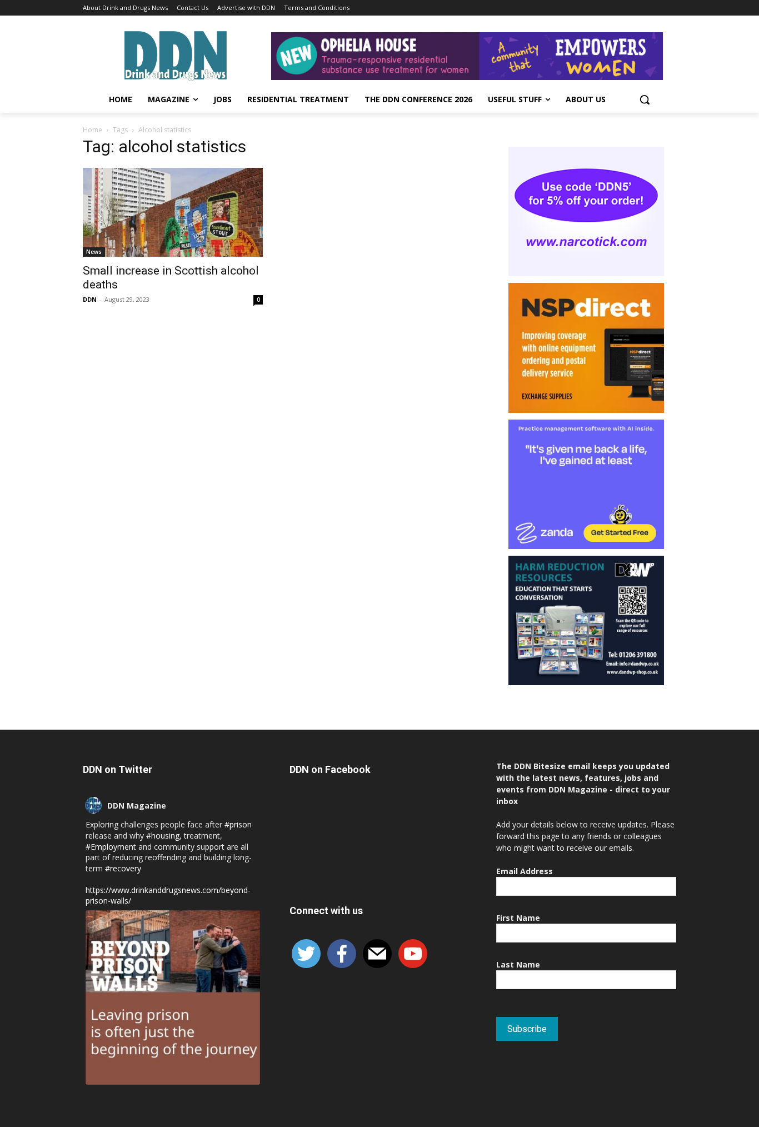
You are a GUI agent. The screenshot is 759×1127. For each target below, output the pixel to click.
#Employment (111, 846)
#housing (162, 835)
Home (92, 129)
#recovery (123, 868)
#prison (238, 824)
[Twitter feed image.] (173, 997)
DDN (90, 299)
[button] (644, 99)
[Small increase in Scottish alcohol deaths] (173, 212)
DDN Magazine (136, 805)
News (94, 252)
